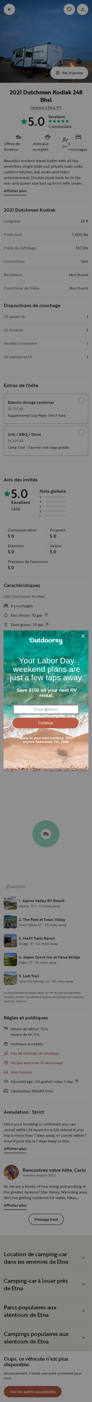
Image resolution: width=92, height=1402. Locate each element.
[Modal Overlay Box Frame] (46, 701)
